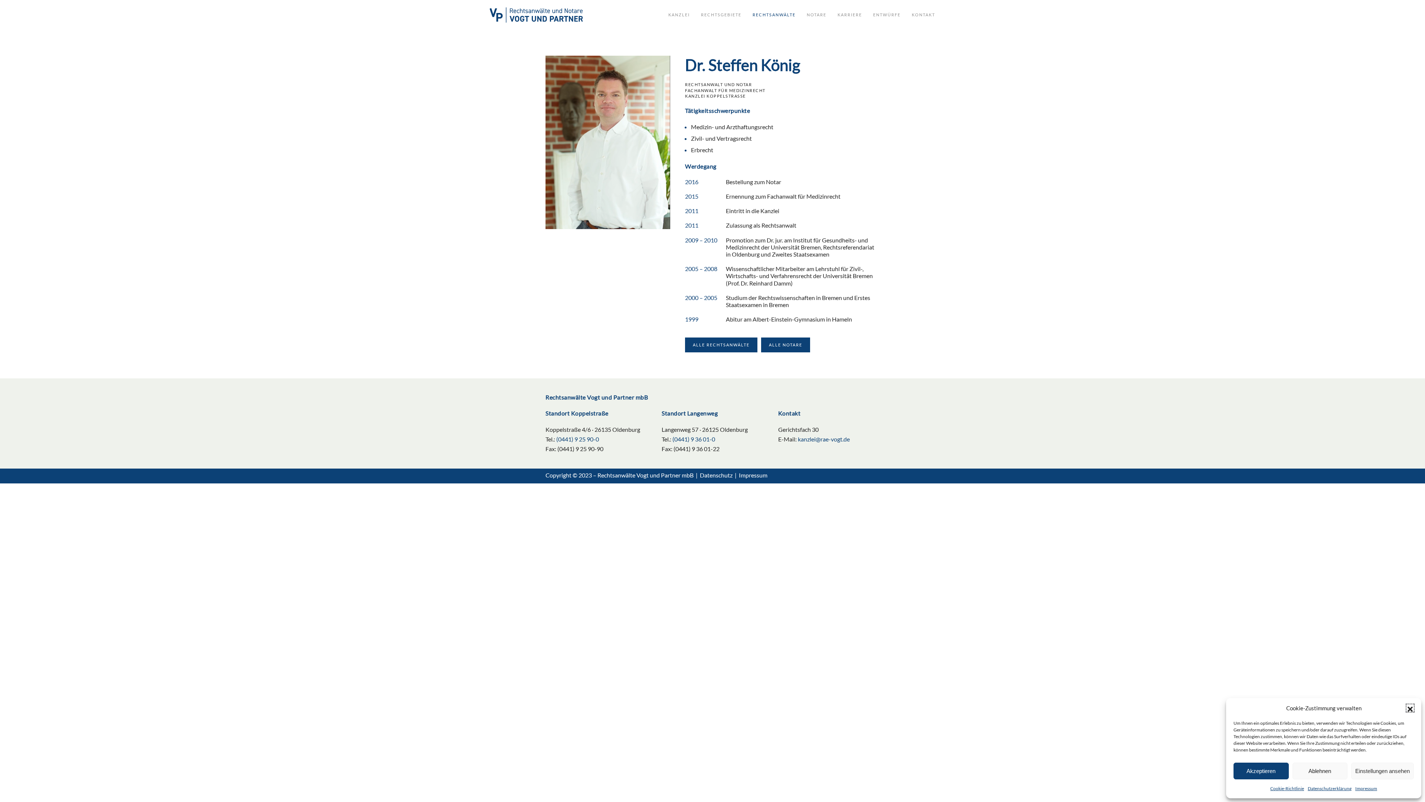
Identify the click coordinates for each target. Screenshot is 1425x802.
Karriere (850, 14)
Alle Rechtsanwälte (721, 344)
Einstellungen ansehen (1382, 771)
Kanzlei (679, 14)
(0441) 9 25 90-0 (577, 439)
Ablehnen (1319, 771)
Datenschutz (716, 475)
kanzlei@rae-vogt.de (824, 439)
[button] (1410, 708)
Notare (816, 14)
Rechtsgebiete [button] (721, 14)
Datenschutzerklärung (1330, 788)
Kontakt (923, 14)
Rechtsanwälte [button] (774, 14)
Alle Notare (785, 344)
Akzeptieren (1261, 771)
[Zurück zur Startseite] (536, 15)
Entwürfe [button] (887, 14)
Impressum (1366, 788)
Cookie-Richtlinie (1287, 788)
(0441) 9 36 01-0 (693, 439)
